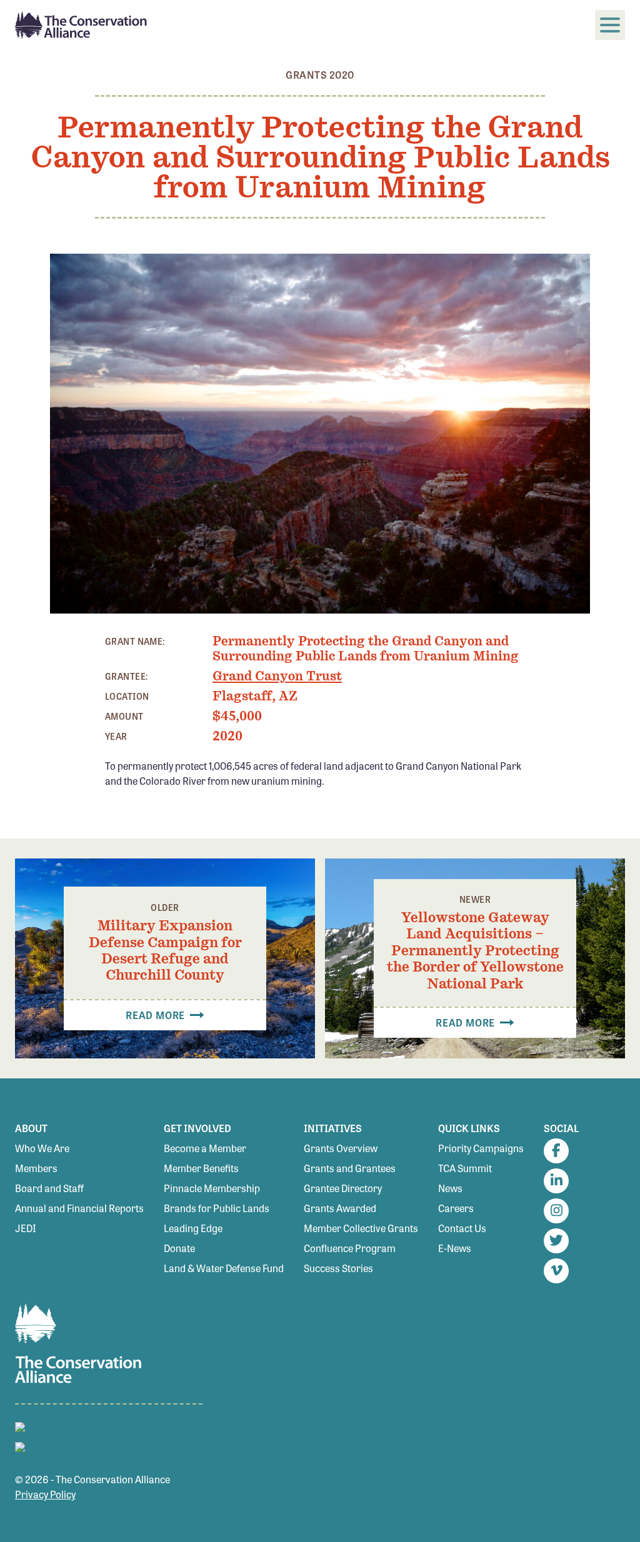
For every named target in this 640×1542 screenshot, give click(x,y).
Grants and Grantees (350, 1168)
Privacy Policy (45, 1494)
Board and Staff (49, 1188)
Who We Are (42, 1148)
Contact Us (462, 1228)
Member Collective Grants (361, 1228)
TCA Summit (465, 1168)
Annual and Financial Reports (79, 1208)
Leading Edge (193, 1228)
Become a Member (205, 1148)
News (450, 1188)
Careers (456, 1208)
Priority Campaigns (481, 1148)
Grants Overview (341, 1148)
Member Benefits (201, 1168)
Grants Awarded (340, 1208)
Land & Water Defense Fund (224, 1268)
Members (36, 1168)
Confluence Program (350, 1248)
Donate (179, 1248)
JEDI (25, 1228)
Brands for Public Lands (216, 1208)
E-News (454, 1248)
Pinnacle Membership (212, 1188)
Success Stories (338, 1268)
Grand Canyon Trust (277, 676)
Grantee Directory (343, 1188)
